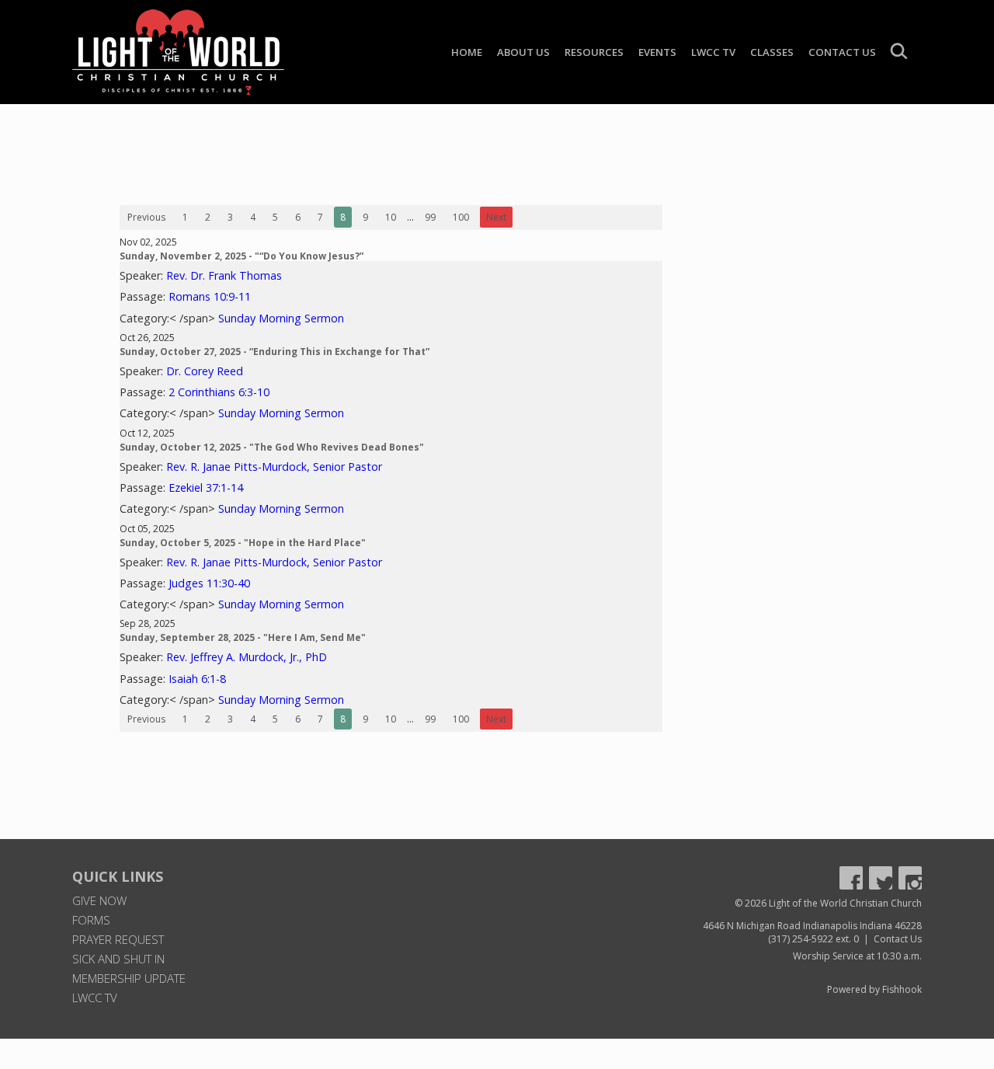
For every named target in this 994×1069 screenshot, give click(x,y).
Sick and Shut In (118, 958)
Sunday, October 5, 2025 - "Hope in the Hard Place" (243, 542)
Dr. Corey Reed (204, 371)
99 (430, 217)
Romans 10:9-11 (210, 296)
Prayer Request (118, 939)
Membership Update (129, 978)
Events (657, 52)
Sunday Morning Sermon (281, 318)
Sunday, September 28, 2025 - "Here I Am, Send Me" (243, 637)
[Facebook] (851, 878)
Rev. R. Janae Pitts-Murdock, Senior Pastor (274, 466)
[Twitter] (880, 878)
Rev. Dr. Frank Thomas (224, 275)
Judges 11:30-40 (209, 583)
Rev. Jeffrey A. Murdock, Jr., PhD (246, 656)
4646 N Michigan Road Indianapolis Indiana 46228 (812, 925)
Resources (594, 52)
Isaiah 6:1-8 (197, 678)
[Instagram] (910, 878)
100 (461, 217)
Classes (772, 52)
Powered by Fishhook (874, 989)
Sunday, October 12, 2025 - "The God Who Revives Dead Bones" (272, 447)
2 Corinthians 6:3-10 (219, 392)
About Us (523, 52)
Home (466, 52)
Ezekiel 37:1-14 (206, 487)
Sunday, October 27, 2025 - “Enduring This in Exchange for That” (274, 351)
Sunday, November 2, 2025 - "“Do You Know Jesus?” (241, 256)
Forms (91, 920)
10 (390, 217)
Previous (146, 217)
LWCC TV (713, 52)
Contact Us (842, 52)
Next (496, 217)
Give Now (99, 900)
